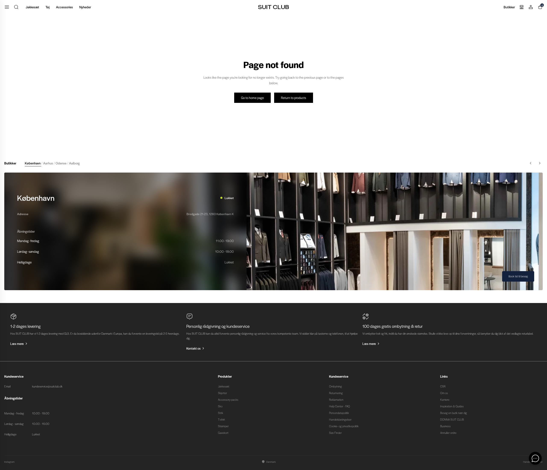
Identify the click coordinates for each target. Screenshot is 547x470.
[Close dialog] (353, 184)
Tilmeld (315, 264)
